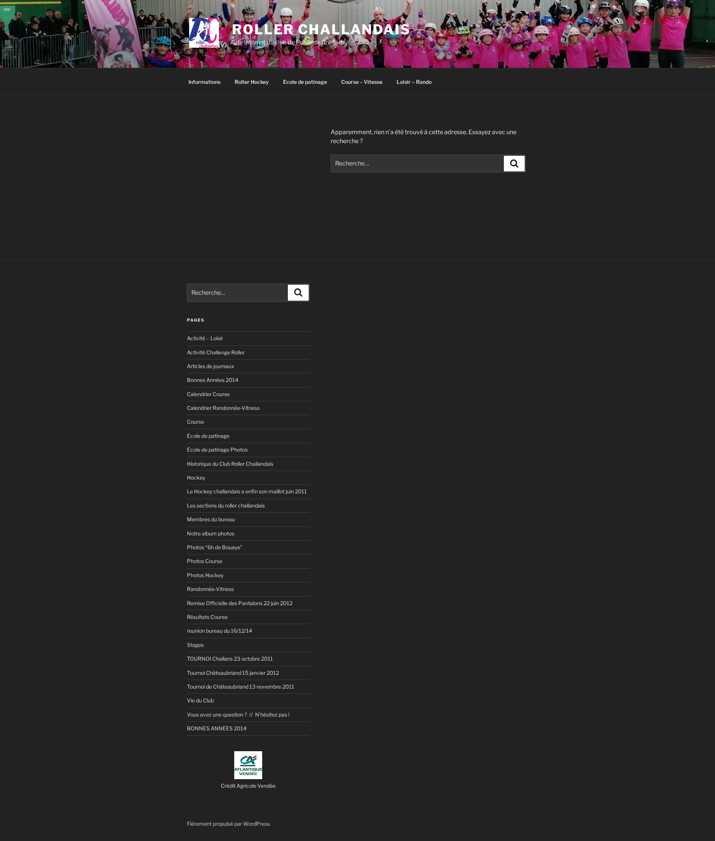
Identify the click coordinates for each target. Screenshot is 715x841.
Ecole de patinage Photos (217, 449)
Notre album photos (210, 533)
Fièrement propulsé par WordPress (228, 824)
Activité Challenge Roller (216, 352)
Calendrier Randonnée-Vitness (223, 408)
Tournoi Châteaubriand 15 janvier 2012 (233, 673)
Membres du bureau (211, 519)
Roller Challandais (321, 29)
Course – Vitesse (361, 82)
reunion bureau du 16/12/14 (219, 630)
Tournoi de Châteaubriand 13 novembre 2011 (240, 686)
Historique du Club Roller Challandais (230, 464)
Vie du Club (200, 700)
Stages (195, 645)
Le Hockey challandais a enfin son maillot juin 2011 (247, 491)
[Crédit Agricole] (248, 777)
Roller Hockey (252, 82)
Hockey (196, 477)
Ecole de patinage (305, 82)
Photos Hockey (205, 575)
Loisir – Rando (414, 82)
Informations (204, 82)
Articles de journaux (210, 366)
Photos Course (204, 561)
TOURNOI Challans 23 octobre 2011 (230, 658)
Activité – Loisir (205, 338)
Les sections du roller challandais (226, 505)
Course (195, 421)
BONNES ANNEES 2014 (217, 728)
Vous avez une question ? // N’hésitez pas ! (238, 714)
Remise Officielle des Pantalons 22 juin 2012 (239, 603)
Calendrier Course (208, 394)
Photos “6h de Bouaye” (214, 547)
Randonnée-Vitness (210, 589)
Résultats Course (207, 617)
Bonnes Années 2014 (212, 380)
